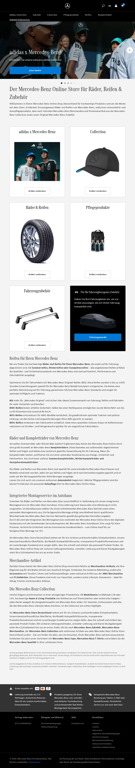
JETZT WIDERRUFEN (23, 723)
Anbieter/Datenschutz (19, 19)
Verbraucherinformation (102, 744)
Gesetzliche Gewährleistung (103, 747)
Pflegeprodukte (71, 14)
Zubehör (37, 14)
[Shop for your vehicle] (110, 6)
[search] (103, 6)
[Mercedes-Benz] (67, 5)
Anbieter (95, 723)
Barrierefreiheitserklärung (102, 740)
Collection (52, 14)
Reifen (88, 14)
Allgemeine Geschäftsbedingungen (106, 733)
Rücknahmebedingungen (51, 723)
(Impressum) (34, 762)
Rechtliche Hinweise (100, 737)
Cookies (95, 727)
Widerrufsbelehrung (49, 727)
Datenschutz (97, 730)
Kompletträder (105, 14)
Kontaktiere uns (77, 723)
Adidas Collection (17, 14)
